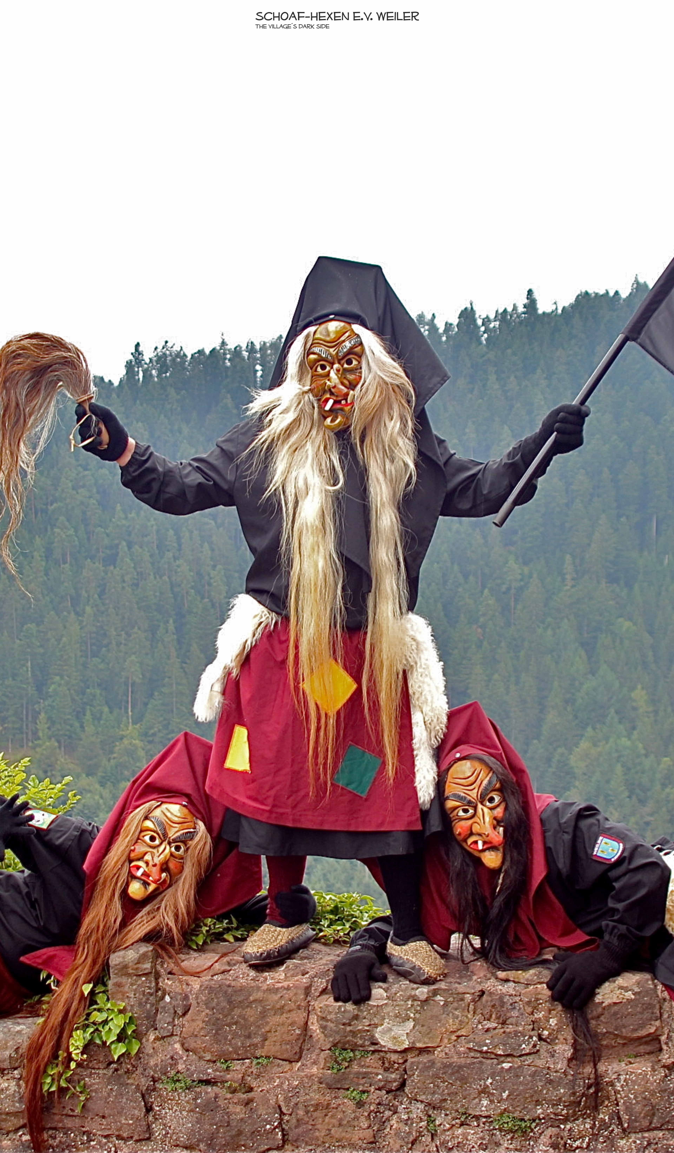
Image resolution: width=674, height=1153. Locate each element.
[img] (337, 576)
